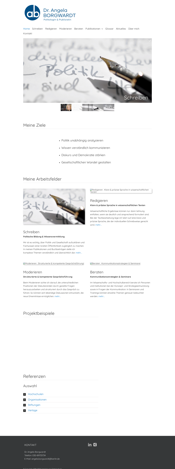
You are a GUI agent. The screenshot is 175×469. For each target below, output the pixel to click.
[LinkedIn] (89, 444)
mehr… (79, 252)
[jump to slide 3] (87, 107)
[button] (60, 394)
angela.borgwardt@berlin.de (45, 458)
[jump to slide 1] (66, 107)
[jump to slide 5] (109, 107)
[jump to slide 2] (76, 107)
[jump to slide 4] (98, 107)
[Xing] (95, 444)
